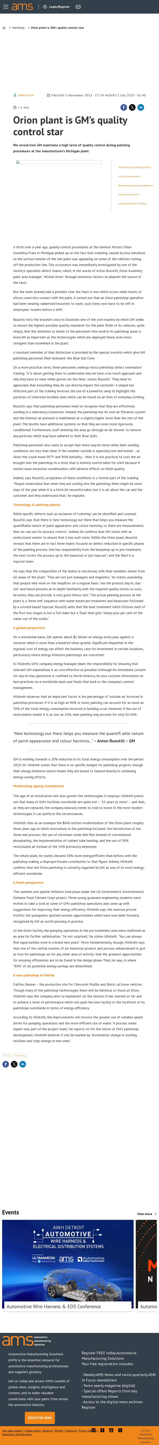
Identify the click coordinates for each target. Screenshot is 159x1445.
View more (144, 1214)
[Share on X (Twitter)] (132, 107)
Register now (40, 1417)
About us (47, 1430)
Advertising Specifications (17, 1434)
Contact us (71, 1430)
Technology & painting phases (134, 167)
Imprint (59, 1430)
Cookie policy (33, 1430)
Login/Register (59, 7)
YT (112, 1430)
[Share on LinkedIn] (140, 107)
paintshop (20, 1055)
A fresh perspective (128, 194)
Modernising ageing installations (135, 185)
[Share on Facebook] (123, 107)
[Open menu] (6, 7)
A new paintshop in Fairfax (132, 203)
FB (103, 1430)
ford (7, 1055)
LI (94, 1430)
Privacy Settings (88, 1430)
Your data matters (12, 1430)
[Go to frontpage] (22, 7)
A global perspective (129, 176)
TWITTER (121, 1430)
